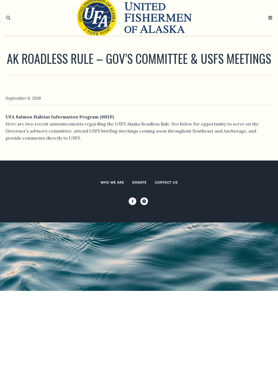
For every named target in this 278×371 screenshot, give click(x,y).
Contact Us (166, 182)
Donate (139, 182)
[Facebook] (132, 201)
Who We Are (112, 182)
